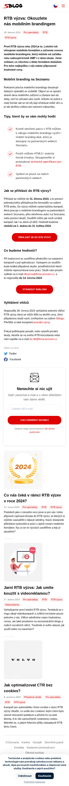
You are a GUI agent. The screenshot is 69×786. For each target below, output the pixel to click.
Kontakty (19, 747)
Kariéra (26, 742)
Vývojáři (37, 742)
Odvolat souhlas (34, 752)
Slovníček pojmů (53, 742)
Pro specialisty (31, 32)
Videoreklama (12, 604)
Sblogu (60, 318)
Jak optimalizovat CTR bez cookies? (28, 688)
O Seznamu (12, 742)
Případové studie (32, 697)
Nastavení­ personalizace (41, 747)
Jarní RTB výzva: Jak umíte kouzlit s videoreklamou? (28, 590)
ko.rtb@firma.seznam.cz (43, 339)
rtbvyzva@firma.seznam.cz (39, 274)
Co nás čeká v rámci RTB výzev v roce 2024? (32, 498)
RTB (45, 32)
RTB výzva (10, 37)
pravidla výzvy (42, 322)
